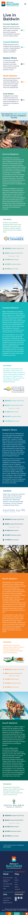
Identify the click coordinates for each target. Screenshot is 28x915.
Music (16, 884)
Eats (16, 877)
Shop (4, 888)
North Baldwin (10, 76)
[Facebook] (16, 898)
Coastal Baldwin (11, 42)
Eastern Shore (10, 58)
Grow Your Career (8, 877)
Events (16, 880)
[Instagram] (19, 898)
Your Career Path (7, 884)
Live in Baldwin (7, 898)
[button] (25, 4)
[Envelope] (16, 900)
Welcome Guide (20, 114)
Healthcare (6, 900)
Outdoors (17, 889)
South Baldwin (8, 94)
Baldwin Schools (7, 902)
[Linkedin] (21, 898)
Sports (16, 887)
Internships (6, 886)
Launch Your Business (6, 880)
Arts (16, 882)
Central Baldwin (11, 24)
